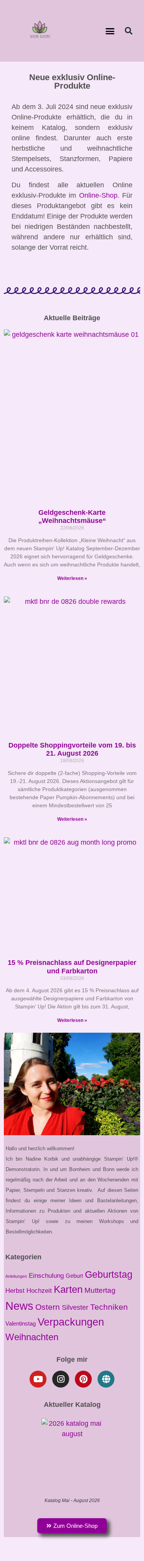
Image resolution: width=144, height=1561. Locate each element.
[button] (110, 31)
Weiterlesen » (72, 578)
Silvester (75, 1307)
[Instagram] (60, 1379)
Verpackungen (71, 1322)
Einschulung (46, 1275)
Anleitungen (16, 1276)
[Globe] (106, 1379)
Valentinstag (20, 1324)
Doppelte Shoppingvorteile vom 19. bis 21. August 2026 (72, 749)
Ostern (47, 1306)
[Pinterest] (83, 1379)
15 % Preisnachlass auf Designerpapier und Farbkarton (72, 967)
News (19, 1305)
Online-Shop (98, 195)
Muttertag (100, 1290)
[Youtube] (38, 1379)
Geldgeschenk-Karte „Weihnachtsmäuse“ (72, 517)
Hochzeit (39, 1290)
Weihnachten (31, 1337)
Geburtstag (108, 1274)
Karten (68, 1289)
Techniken (109, 1306)
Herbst (15, 1290)
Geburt (74, 1276)
